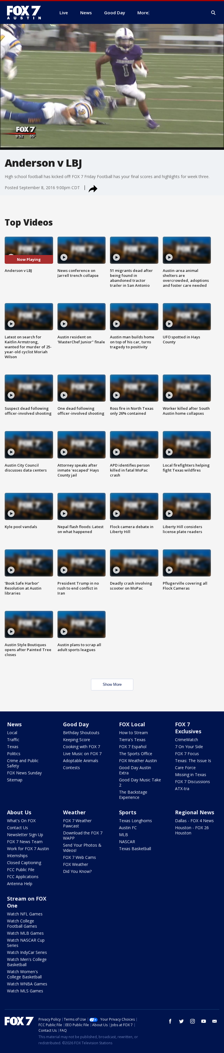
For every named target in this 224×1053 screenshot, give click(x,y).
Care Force (185, 767)
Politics (13, 753)
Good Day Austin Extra (135, 770)
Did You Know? (77, 871)
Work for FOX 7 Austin (28, 848)
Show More (112, 684)
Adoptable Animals (80, 760)
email (214, 1021)
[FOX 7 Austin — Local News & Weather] (26, 13)
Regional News (194, 812)
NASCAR (127, 841)
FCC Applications (22, 876)
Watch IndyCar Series (27, 952)
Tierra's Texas (132, 739)
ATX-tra (182, 788)
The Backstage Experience (133, 794)
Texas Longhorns (135, 820)
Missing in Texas (190, 774)
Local (12, 732)
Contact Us (17, 827)
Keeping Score (76, 739)
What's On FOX (21, 820)
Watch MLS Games (25, 991)
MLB (123, 834)
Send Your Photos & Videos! (82, 847)
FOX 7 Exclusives (188, 728)
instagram (192, 1021)
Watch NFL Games (25, 914)
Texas (12, 746)
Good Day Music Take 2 (140, 782)
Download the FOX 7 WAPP (82, 835)
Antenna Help (19, 883)
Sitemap (14, 780)
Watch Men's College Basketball (27, 962)
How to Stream (133, 732)
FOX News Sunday (24, 773)
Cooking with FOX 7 (81, 746)
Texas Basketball (135, 848)
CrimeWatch (186, 739)
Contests (71, 767)
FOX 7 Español (132, 746)
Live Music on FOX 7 (82, 753)
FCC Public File (20, 869)
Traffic (13, 739)
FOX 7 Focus (187, 753)
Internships (17, 855)
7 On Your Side (189, 746)
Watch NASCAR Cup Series (26, 942)
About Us (19, 812)
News (14, 724)
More (142, 12)
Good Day (76, 724)
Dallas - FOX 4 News (194, 820)
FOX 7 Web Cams (79, 857)
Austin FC (128, 827)
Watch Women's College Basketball (24, 974)
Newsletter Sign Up (25, 834)
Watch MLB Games (25, 933)
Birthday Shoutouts (81, 732)
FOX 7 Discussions (192, 781)
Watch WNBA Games (27, 984)
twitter (181, 1021)
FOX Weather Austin (138, 760)
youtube (203, 1021)
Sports (127, 812)
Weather (74, 812)
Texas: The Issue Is (193, 760)
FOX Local (132, 724)
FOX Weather (75, 864)
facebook (170, 1021)
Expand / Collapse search (213, 12)
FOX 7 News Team (25, 841)
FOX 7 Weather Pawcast (77, 823)
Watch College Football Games (22, 923)
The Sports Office (135, 753)
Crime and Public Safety (22, 763)
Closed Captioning (24, 862)
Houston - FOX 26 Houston (192, 830)
